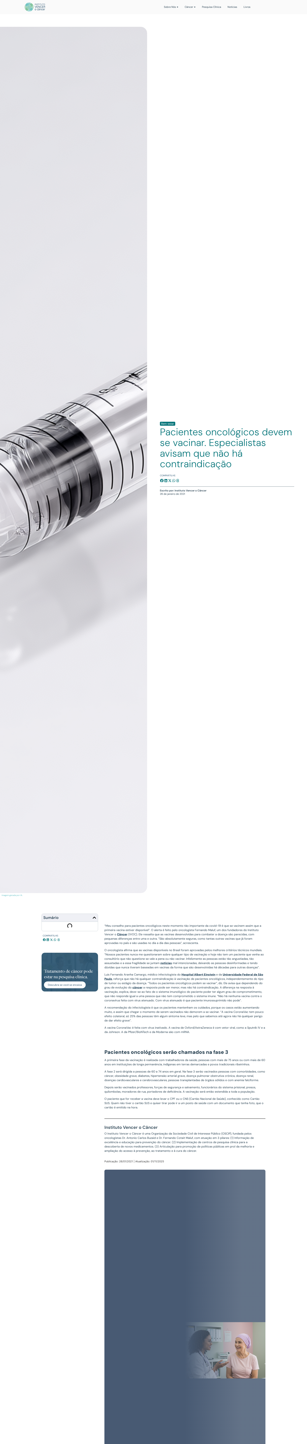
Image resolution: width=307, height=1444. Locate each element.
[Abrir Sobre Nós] (177, 7)
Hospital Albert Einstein (198, 974)
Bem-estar (167, 423)
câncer (137, 987)
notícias (166, 963)
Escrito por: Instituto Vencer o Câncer (183, 490)
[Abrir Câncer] (195, 7)
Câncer (122, 934)
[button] (162, 481)
